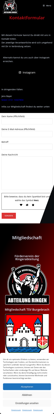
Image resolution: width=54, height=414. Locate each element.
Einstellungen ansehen (27, 403)
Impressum (16, 410)
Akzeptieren (27, 386)
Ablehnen (27, 394)
